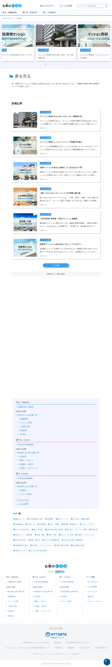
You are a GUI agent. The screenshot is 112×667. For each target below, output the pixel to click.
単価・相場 (40, 535)
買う (50, 12)
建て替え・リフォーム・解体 (77, 529)
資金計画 (94, 529)
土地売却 (23, 430)
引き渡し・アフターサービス (42, 545)
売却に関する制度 (62, 545)
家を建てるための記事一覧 (28, 453)
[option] (56, 42)
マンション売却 (26, 423)
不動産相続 (19, 524)
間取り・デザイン (27, 460)
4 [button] (58, 65)
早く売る (76, 519)
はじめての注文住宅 (22, 529)
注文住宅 (23, 456)
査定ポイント (20, 519)
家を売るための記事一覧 (27, 415)
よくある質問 (67, 6)
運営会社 (57, 642)
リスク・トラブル (88, 524)
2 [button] (49, 65)
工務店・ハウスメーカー (29, 468)
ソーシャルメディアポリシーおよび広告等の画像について (27, 648)
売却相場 (42, 524)
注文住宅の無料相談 (26, 444)
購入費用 (86, 519)
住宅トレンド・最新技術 (23, 535)
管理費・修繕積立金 (70, 524)
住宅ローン (31, 524)
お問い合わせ (85, 648)
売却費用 (50, 519)
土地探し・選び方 (27, 464)
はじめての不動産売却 (51, 540)
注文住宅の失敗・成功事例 (73, 540)
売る (10, 12)
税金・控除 (52, 535)
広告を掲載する (101, 648)
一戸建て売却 (25, 426)
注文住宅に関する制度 (54, 529)
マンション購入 (26, 494)
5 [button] (62, 65)
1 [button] (45, 65)
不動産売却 (24, 419)
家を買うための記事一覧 (27, 486)
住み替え (23, 434)
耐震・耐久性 (35, 540)
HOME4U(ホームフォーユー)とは (36, 642)
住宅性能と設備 (78, 545)
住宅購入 (23, 490)
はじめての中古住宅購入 (39, 550)
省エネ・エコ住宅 (67, 535)
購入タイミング (63, 519)
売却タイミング (20, 550)
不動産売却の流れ (21, 545)
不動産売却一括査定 (26, 407)
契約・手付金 (38, 529)
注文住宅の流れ (20, 540)
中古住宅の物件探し (26, 478)
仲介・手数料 (54, 524)
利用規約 (58, 648)
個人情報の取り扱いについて (77, 642)
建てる (31, 12)
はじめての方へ (48, 6)
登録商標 (70, 648)
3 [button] (53, 65)
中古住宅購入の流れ (36, 519)
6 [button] (66, 65)
